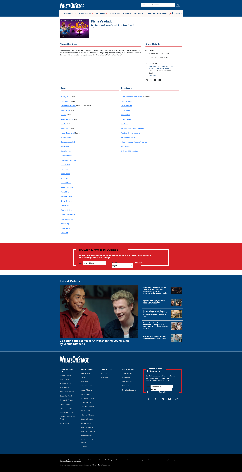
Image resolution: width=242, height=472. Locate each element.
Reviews (83, 377)
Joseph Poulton (66, 196)
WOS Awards (138, 13)
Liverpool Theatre (66, 408)
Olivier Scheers (66, 201)
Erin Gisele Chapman (68, 160)
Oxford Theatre (86, 436)
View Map (152, 75)
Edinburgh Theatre (66, 400)
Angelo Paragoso (67, 119)
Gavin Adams (66, 101)
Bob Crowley (125, 110)
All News (84, 446)
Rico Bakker (65, 147)
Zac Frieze (64, 169)
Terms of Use (106, 465)
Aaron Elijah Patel (67, 187)
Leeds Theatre (65, 404)
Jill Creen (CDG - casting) (129, 151)
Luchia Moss (65, 228)
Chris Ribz (64, 233)
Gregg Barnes (126, 119)
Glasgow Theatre (66, 383)
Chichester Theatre (66, 396)
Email (80, 263)
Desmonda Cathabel (68, 106)
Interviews (84, 382)
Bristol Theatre (86, 402)
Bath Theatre (64, 388)
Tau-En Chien (65, 165)
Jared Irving (65, 224)
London (104, 373)
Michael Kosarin (126, 147)
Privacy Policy (96, 465)
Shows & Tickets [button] (67, 13)
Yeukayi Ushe (66, 97)
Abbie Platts (65, 192)
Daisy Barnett (66, 151)
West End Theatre (87, 386)
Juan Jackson (65, 174)
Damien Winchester (68, 215)
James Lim (64, 178)
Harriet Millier (66, 183)
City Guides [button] (100, 13)
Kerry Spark (65, 205)
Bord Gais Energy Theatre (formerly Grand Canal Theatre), (112, 25)
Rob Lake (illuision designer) (131, 133)
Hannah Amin (66, 137)
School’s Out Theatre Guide (156, 13)
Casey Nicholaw (126, 101)
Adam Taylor (65, 128)
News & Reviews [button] (85, 13)
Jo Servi (63, 115)
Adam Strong (66, 110)
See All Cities (64, 423)
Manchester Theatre (67, 413)
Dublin (93, 27)
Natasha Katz (125, 115)
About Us (125, 386)
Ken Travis (124, 124)
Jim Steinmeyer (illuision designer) (133, 128)
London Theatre (65, 375)
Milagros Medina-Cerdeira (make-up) (134, 142)
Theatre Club (115, 13)
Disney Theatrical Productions (131, 97)
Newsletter (127, 13)
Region (114, 262)
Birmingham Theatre (67, 392)
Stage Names (127, 373)
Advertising (126, 377)
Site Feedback (127, 382)
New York (104, 377)
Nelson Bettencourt (68, 133)
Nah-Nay (64, 124)
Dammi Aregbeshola (68, 142)
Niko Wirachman (67, 219)
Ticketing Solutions (129, 390)
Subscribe (138, 262)
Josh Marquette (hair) (128, 137)
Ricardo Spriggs (66, 210)
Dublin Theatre (65, 379)
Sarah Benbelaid (67, 156)
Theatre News (85, 373)
